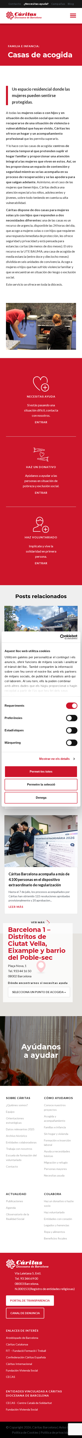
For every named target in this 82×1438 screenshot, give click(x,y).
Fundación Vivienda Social (22, 1370)
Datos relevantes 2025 (20, 1129)
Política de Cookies (25, 1432)
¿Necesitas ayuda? (36, 3)
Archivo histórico (16, 1135)
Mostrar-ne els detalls (54, 758)
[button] (73, 16)
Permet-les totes (41, 771)
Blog (71, 3)
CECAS (10, 1376)
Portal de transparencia (30, 1300)
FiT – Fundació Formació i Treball (26, 1350)
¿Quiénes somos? (17, 1105)
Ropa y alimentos (54, 1231)
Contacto (14, 3)
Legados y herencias (56, 1225)
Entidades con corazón (58, 1219)
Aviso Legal (66, 1427)
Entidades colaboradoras (21, 1142)
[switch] (71, 718)
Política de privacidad (55, 1432)
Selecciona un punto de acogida (38, 992)
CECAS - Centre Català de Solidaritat (29, 1403)
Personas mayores (55, 1169)
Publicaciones (14, 1201)
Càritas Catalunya (17, 1344)
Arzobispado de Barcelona (22, 1337)
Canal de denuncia (25, 1313)
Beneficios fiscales (55, 1238)
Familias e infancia (55, 1127)
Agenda (11, 1207)
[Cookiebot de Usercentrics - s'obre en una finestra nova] (60, 637)
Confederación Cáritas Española (26, 1357)
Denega (41, 797)
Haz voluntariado (54, 1212)
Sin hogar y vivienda (56, 1133)
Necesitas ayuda (54, 1175)
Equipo (10, 1111)
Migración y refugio (56, 1162)
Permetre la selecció (41, 784)
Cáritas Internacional (19, 1364)
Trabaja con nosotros (19, 1148)
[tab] (73, 16)
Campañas (58, 3)
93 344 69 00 (29, 1278)
